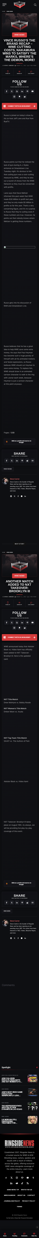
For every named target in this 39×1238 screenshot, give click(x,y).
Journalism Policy (12, 1201)
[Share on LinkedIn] (17, 461)
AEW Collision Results (10, 1075)
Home (3, 11)
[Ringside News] (20, 5)
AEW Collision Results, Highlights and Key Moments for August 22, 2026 (12, 1080)
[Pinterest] (27, 91)
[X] (12, 91)
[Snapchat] (19, 97)
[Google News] (17, 91)
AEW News (5, 1089)
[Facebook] (6, 91)
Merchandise (9, 1195)
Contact (31, 1195)
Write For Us (26, 1189)
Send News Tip (13, 1189)
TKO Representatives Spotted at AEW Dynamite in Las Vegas (12, 1107)
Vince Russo (8, 469)
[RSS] (27, 1183)
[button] (35, 4)
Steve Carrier (9, 65)
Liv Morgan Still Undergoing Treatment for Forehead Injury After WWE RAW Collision (9, 1121)
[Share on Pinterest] (22, 461)
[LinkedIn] (22, 91)
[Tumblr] (33, 1177)
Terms (19, 1206)
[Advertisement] (19, 284)
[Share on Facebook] (6, 461)
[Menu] (4, 4)
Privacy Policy (28, 1201)
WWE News (10, 11)
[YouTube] (32, 91)
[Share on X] (12, 461)
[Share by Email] (32, 461)
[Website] (11, 496)
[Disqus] (19, 1018)
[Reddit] (25, 97)
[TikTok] (22, 1183)
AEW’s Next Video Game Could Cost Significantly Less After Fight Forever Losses (12, 1093)
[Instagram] (14, 97)
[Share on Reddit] (27, 461)
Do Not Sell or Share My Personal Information (19, 1218)
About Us (21, 1195)
